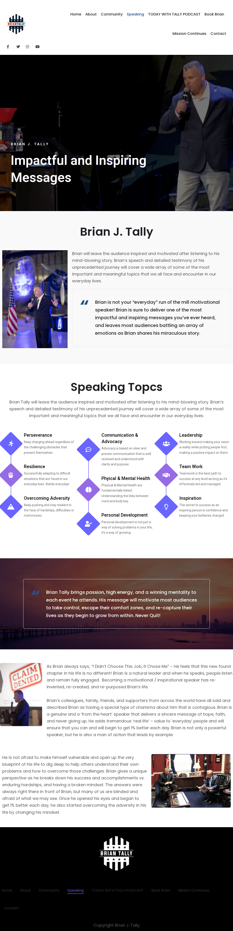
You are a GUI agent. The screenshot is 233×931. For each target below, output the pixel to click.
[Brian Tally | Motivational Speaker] (16, 24)
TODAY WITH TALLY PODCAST (174, 14)
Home (75, 14)
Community (112, 14)
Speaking (135, 14)
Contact (218, 33)
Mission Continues (189, 33)
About (91, 14)
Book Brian (214, 14)
